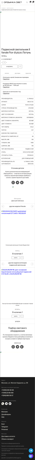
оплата (7, 73)
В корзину (9, 66)
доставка (17, 73)
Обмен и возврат (7, 439)
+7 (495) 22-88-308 (7, 393)
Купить (15, 257)
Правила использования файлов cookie (12, 446)
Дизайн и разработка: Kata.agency (11, 458)
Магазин (4, 412)
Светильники (10, 8)
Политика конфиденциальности (10, 443)
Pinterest (4, 429)
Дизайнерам (6, 414)
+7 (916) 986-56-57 (7, 395)
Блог (3, 424)
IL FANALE (30, 98)
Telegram (4, 427)
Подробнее (6, 79)
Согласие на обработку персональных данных (12, 454)
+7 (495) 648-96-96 (7, 390)
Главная (3, 8)
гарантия (28, 73)
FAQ (2, 417)
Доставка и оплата (8, 436)
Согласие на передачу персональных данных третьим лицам (14, 449)
